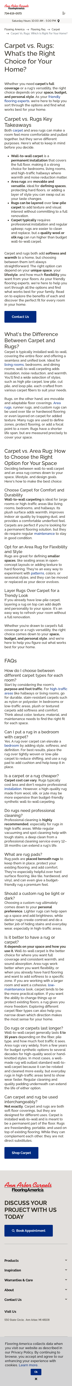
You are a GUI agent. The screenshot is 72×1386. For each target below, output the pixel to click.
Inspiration (12, 1270)
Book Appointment (30, 1231)
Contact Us (20, 317)
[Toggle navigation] (64, 13)
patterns (37, 573)
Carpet (56, 29)
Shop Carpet (21, 1153)
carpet (18, 130)
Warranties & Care (18, 1280)
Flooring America (14, 29)
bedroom (11, 745)
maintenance (44, 534)
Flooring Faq (38, 29)
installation (12, 789)
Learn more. (28, 1365)
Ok (36, 1371)
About (9, 1290)
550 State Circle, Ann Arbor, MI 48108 (26, 1319)
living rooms (14, 365)
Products (11, 1260)
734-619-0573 (13, 13)
